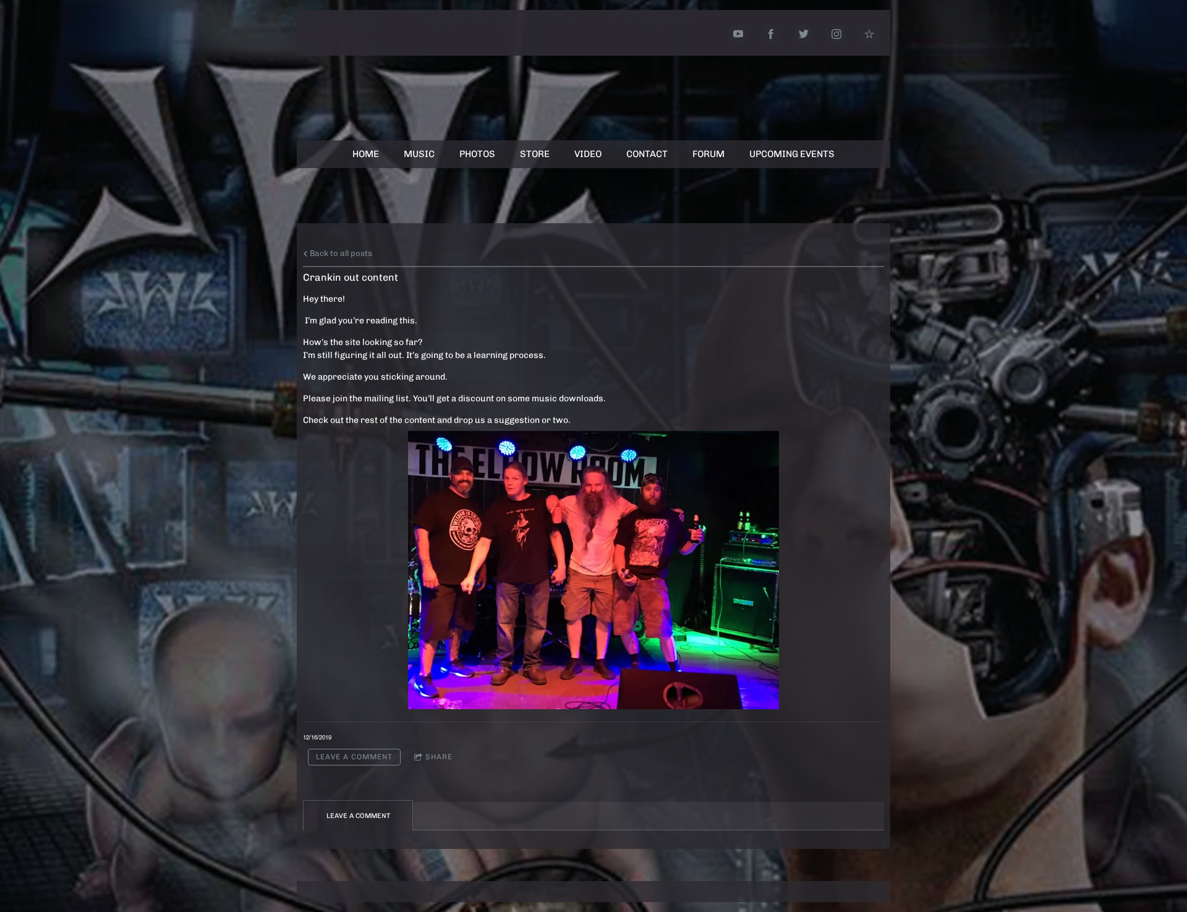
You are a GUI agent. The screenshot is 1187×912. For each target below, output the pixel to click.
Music (419, 154)
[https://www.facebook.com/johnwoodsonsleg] (771, 34)
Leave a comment (354, 756)
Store (535, 154)
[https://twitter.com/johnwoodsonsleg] (804, 34)
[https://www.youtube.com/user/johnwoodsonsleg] (738, 34)
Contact (647, 154)
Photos (477, 154)
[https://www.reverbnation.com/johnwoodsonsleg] (869, 34)
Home (365, 154)
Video (588, 154)
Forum (708, 154)
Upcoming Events (792, 154)
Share (439, 756)
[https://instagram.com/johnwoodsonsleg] (836, 34)
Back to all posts (340, 253)
